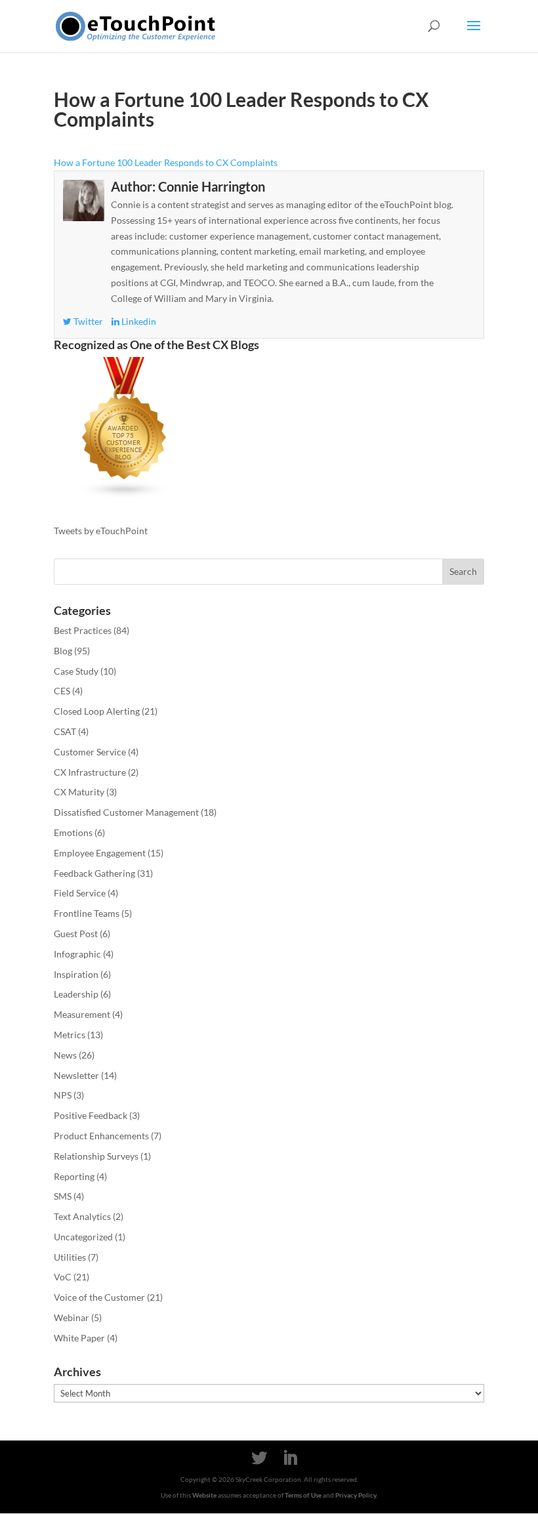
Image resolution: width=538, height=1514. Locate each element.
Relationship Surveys (96, 1156)
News (65, 1055)
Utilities (70, 1257)
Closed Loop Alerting (97, 711)
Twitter (87, 321)
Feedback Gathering (94, 873)
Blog (63, 650)
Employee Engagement (100, 852)
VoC (63, 1276)
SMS (63, 1196)
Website (204, 1495)
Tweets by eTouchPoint (101, 530)
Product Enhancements (101, 1135)
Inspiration (76, 974)
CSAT (65, 731)
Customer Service (90, 751)
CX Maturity (79, 791)
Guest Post (76, 933)
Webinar (71, 1317)
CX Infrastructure (90, 772)
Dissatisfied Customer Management (126, 812)
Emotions (73, 832)
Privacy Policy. (356, 1495)
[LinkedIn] (290, 1458)
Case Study (76, 671)
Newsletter (76, 1075)
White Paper (79, 1337)
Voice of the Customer (99, 1297)
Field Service (80, 892)
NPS (63, 1095)
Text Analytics (82, 1216)
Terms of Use (303, 1495)
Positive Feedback (90, 1115)
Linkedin (137, 321)
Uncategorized (83, 1236)
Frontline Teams (86, 913)
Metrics (69, 1034)
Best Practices (83, 630)
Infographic (77, 953)
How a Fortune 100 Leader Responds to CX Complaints (166, 162)
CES (62, 690)
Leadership (76, 993)
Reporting (74, 1176)
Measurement (82, 1014)
